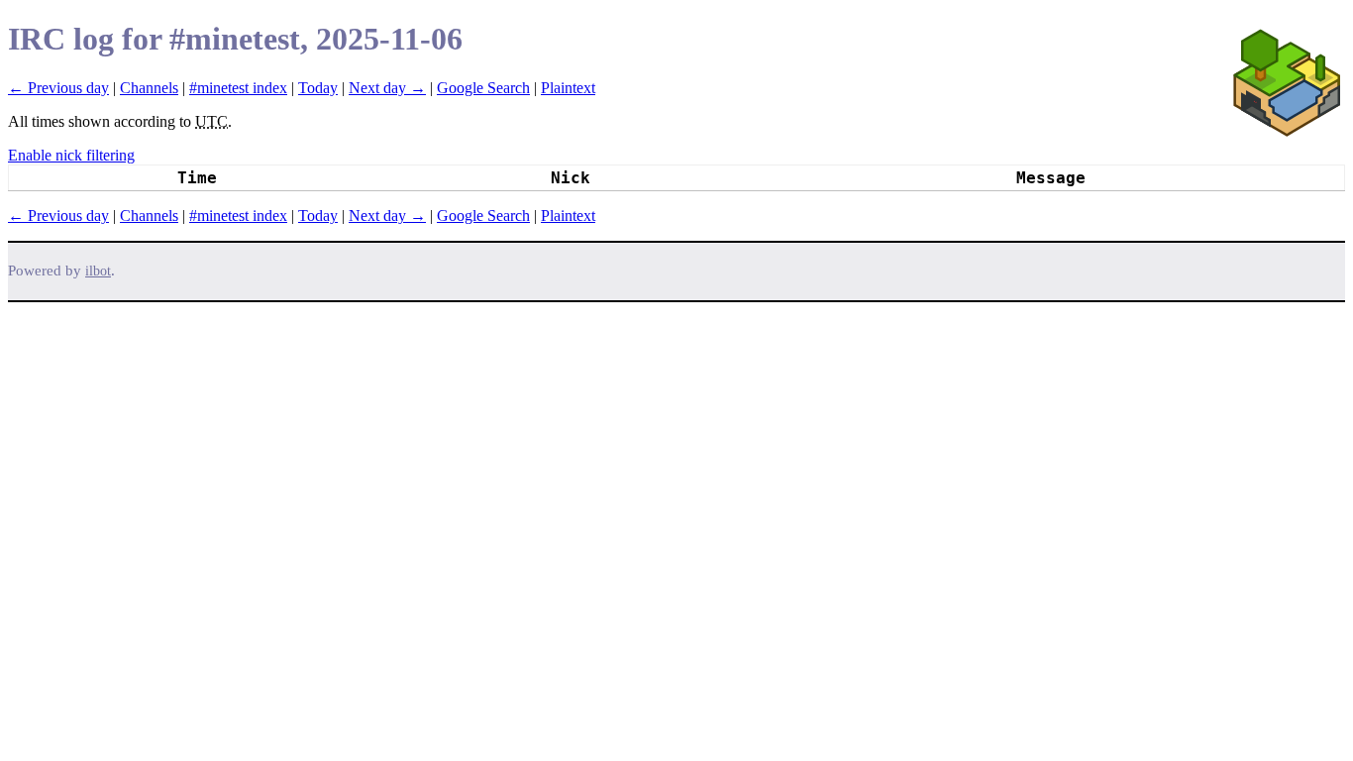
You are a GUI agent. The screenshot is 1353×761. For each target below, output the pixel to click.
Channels (149, 87)
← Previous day (58, 87)
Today (318, 87)
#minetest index (238, 87)
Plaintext (568, 87)
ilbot (98, 271)
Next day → (387, 87)
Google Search (483, 87)
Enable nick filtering (71, 155)
